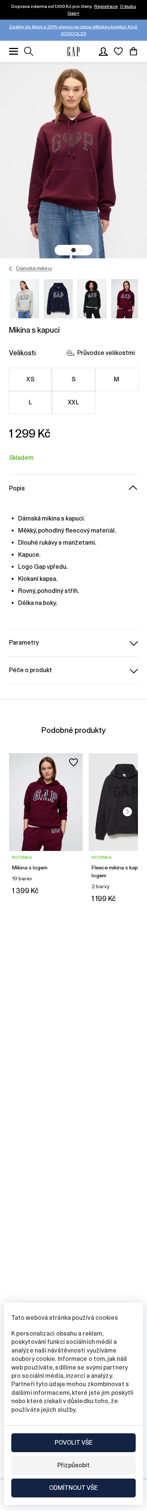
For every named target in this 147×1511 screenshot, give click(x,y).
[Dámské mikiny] (10, 268)
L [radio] (30, 402)
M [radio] (116, 379)
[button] (73, 250)
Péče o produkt (30, 670)
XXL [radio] (73, 402)
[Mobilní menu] (13, 51)
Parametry (24, 642)
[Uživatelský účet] (103, 51)
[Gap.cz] (73, 51)
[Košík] (133, 51)
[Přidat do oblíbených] (73, 762)
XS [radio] (30, 379)
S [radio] (73, 379)
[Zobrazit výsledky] (28, 51)
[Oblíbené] (118, 51)
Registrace (106, 6)
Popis (17, 488)
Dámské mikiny (34, 268)
